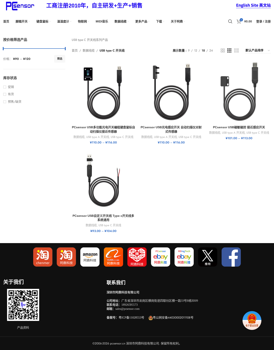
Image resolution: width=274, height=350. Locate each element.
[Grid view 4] (236, 50)
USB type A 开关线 (97, 137)
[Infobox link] (94, 5)
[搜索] (230, 21)
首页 (75, 50)
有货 (11, 94)
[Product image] (103, 91)
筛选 (59, 59)
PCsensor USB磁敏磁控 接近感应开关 (239, 127)
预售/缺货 (14, 102)
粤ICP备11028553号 (131, 317)
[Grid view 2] (223, 50)
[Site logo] (19, 5)
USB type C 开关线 (122, 137)
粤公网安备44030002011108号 (173, 317)
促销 (11, 87)
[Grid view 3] (229, 50)
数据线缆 (89, 50)
